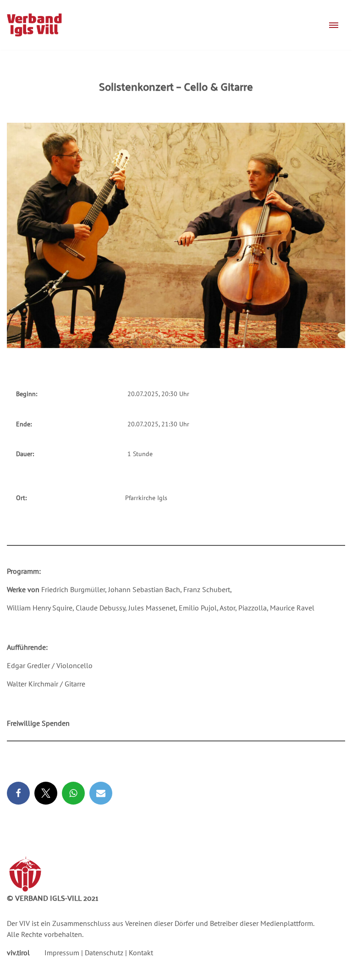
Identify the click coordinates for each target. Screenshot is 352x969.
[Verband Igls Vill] (34, 25)
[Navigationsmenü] (333, 25)
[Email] (100, 793)
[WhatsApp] (73, 793)
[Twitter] (45, 793)
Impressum (61, 952)
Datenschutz (104, 952)
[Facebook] (18, 793)
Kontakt (141, 952)
